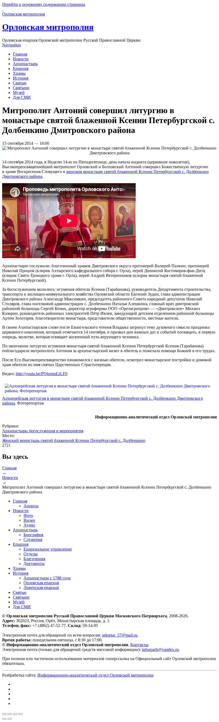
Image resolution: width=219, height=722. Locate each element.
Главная (20, 54)
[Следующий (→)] (9, 719)
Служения (33, 539)
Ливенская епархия (41, 587)
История (20, 78)
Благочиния (34, 558)
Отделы (31, 554)
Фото (28, 515)
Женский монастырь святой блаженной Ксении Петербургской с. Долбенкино (73, 440)
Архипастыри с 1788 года (47, 578)
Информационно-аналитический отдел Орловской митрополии (95, 675)
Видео (29, 520)
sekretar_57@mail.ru (119, 635)
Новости (21, 59)
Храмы (19, 73)
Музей (19, 92)
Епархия (20, 68)
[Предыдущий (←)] (4, 719)
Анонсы (31, 506)
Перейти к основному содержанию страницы (43, 4)
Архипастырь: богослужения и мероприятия (42, 431)
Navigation (11, 45)
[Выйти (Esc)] (4, 714)
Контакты (139, 644)
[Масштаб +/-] (20, 714)
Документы (34, 563)
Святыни (21, 87)
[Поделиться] (9, 714)
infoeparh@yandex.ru (160, 649)
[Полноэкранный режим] (15, 714)
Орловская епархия (41, 582)
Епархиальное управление (48, 549)
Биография (33, 534)
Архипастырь (25, 63)
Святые (19, 83)
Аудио (29, 525)
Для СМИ (22, 97)
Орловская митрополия (47, 27)
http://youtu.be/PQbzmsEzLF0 (41, 373)
